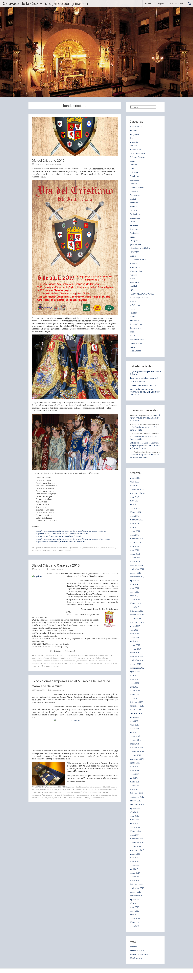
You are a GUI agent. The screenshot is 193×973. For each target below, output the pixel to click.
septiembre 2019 (137, 577)
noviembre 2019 (137, 569)
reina (49, 550)
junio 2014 (134, 816)
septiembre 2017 (137, 668)
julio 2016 (134, 721)
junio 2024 (134, 497)
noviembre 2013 (137, 842)
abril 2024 (134, 504)
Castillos (133, 165)
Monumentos (45, 790)
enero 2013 (134, 880)
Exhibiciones (81, 787)
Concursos (134, 180)
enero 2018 (134, 653)
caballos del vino (101, 658)
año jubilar (134, 134)
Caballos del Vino (137, 153)
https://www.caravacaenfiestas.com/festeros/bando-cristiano (62, 534)
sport (132, 332)
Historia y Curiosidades (140, 248)
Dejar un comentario (52, 666)
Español (148, 3)
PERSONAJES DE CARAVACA (142, 294)
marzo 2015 (135, 782)
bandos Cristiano (67, 658)
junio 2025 (134, 482)
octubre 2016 (135, 710)
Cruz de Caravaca (137, 187)
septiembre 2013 (137, 850)
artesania (54, 787)
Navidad (133, 286)
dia (33, 550)
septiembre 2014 (137, 804)
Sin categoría (135, 328)
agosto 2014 (135, 808)
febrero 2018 (135, 649)
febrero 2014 (135, 831)
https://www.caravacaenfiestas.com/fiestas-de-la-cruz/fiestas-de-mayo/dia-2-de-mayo (73, 539)
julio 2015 (134, 766)
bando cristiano (94, 548)
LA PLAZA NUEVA (137, 382)
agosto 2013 (135, 854)
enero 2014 (134, 835)
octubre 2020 (135, 542)
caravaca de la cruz (69, 661)
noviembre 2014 (137, 797)
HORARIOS (91, 655)
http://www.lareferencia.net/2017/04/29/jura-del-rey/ (58, 536)
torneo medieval (137, 339)
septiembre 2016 (137, 713)
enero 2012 (134, 926)
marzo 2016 (135, 736)
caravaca (35, 792)
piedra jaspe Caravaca (139, 298)
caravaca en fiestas (84, 661)
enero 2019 (134, 607)
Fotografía (134, 241)
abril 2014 (134, 823)
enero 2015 (134, 789)
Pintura (133, 301)
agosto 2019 (135, 580)
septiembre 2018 (137, 622)
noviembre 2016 (137, 706)
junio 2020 (134, 550)
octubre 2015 (135, 755)
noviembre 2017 (137, 660)
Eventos (44, 548)
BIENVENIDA (51, 655)
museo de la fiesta (61, 798)
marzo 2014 (135, 827)
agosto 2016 (135, 717)
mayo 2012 (134, 911)
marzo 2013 (135, 873)
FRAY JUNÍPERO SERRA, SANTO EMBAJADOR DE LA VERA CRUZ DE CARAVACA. (145, 392)
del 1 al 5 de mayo (99, 661)
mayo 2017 (134, 683)
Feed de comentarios (139, 954)
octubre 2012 (135, 892)
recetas (133, 309)
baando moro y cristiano (84, 790)
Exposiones (90, 787)
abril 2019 (134, 596)
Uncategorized (102, 655)
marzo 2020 (135, 554)
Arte (47, 787)
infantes (38, 550)
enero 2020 (135, 561)
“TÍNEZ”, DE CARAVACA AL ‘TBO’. (144, 385)
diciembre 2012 (136, 884)
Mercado (133, 263)
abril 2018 (134, 641)
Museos (54, 790)
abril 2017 (134, 687)
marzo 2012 (135, 918)
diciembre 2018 (136, 611)
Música (133, 279)
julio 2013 (134, 858)
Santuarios (134, 320)
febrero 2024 (135, 512)
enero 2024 (135, 516)
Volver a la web (176, 3)
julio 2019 (134, 584)
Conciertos (134, 176)
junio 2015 (134, 770)
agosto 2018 (135, 626)
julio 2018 (134, 630)
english (133, 199)
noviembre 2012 (137, 888)
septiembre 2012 (137, 896)
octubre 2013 (135, 846)
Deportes (134, 191)
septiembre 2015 (137, 759)
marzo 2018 (135, 645)
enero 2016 (134, 744)
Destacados (135, 195)
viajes (132, 347)
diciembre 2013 (136, 839)
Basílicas (133, 146)
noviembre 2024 (137, 489)
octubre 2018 (135, 618)
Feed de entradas (137, 950)
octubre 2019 (135, 573)
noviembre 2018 (137, 615)
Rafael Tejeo (135, 305)
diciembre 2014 (136, 793)
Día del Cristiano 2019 (48, 161)
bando (85, 548)
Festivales (134, 225)
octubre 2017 (135, 664)
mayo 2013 (134, 865)
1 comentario (66, 550)
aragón (75, 548)
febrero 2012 (135, 922)
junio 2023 (134, 523)
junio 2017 (134, 679)
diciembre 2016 (136, 702)
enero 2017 (134, 698)
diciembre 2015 (136, 748)
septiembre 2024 (137, 493)
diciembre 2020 (137, 539)
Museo (50, 798)
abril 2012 (134, 915)
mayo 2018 (134, 637)
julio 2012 (134, 903)
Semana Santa (136, 324)
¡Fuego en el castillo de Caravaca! (144, 378)
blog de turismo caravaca (84, 658)
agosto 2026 (135, 478)
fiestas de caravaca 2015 (52, 664)
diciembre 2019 (136, 565)
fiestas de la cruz (53, 795)
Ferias (132, 222)
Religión (133, 313)
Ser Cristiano (105, 664)
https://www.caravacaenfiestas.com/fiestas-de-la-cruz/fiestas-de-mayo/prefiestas (71, 531)
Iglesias (133, 256)
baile (80, 548)
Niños (64, 548)
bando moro (112, 790)
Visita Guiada (135, 351)
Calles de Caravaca (137, 157)
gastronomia (81, 655)
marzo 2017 (135, 691)
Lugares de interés (138, 260)
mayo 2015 (134, 774)
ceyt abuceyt (59, 792)
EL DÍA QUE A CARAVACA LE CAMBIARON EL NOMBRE (145, 418)
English (161, 3)
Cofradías (134, 172)
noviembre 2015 (137, 751)
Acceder (133, 947)
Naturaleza (134, 282)
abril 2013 (134, 869)
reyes (54, 550)
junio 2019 (134, 588)
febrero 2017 (135, 694)
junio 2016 (134, 725)
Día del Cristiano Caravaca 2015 (56, 565)
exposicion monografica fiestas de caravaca (82, 792)
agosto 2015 (135, 763)
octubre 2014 (135, 801)
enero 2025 (135, 485)
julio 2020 (134, 546)
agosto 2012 (135, 899)
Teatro (132, 335)
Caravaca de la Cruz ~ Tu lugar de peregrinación (45, 3)
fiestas (59, 548)
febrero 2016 (135, 740)
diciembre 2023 (136, 520)
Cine (132, 168)
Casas (132, 161)
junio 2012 (134, 907)
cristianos (111, 548)
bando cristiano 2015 (52, 658)
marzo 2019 (135, 599)
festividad (52, 548)
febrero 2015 (135, 785)
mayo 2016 (134, 729)
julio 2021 (134, 527)
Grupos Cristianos (69, 664)
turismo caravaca (75, 798)
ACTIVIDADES (40, 655)
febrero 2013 (135, 877)
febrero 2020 (135, 558)
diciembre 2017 (136, 656)
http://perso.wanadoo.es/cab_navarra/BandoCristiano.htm (60, 542)
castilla (104, 548)
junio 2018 (134, 634)
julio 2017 (134, 675)
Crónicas (133, 184)
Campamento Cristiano (41, 661)
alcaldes (133, 130)
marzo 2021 (135, 531)
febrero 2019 (135, 603)
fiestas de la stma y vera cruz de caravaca (76, 795)
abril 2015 (134, 778)
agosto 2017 (135, 672)
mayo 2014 (134, 820)
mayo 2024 (134, 501)
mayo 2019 (134, 592)
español (38, 548)
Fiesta (44, 795)
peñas (44, 550)
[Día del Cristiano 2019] (75, 155)
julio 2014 (134, 812)
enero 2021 (134, 535)
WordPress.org (136, 958)
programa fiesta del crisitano (88, 664)
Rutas (132, 317)
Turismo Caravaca (55, 165)
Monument (135, 267)
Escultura (134, 203)
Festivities (134, 233)
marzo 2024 (135, 508)
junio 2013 (134, 861)
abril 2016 (134, 732)
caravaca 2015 (56, 661)
